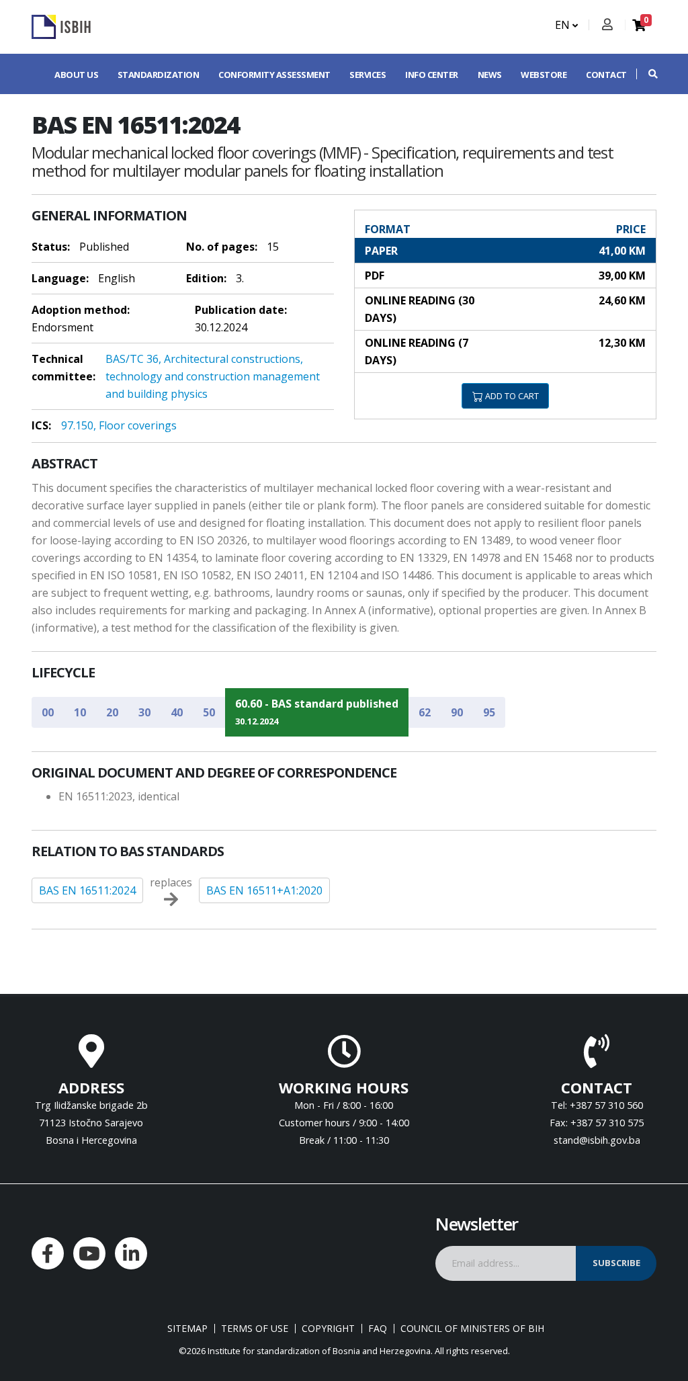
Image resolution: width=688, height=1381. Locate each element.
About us (76, 75)
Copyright (328, 1328)
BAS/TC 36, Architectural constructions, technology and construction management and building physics (212, 376)
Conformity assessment (274, 75)
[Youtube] (89, 1253)
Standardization (159, 75)
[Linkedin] (131, 1253)
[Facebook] (48, 1253)
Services (367, 75)
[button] (646, 74)
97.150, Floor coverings (119, 425)
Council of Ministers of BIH (472, 1328)
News (490, 75)
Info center (431, 75)
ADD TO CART (511, 396)
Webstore (543, 75)
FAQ (377, 1328)
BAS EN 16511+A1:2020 (264, 890)
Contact (606, 75)
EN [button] (563, 24)
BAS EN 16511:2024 (87, 890)
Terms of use (254, 1328)
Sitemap (187, 1328)
